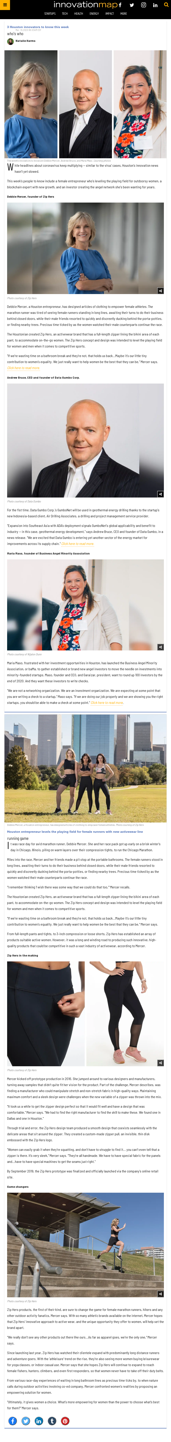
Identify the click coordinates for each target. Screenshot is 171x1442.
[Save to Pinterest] (65, 1421)
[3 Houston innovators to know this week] (85, 104)
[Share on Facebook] (12, 1421)
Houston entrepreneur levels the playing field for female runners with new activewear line (75, 831)
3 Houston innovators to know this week (38, 27)
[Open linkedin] (155, 5)
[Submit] (166, 5)
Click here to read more (107, 702)
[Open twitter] (132, 5)
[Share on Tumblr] (52, 1421)
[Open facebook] (120, 5)
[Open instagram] (143, 5)
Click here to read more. (23, 368)
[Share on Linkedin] (39, 1421)
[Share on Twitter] (25, 1421)
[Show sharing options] (160, 290)
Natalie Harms (25, 40)
